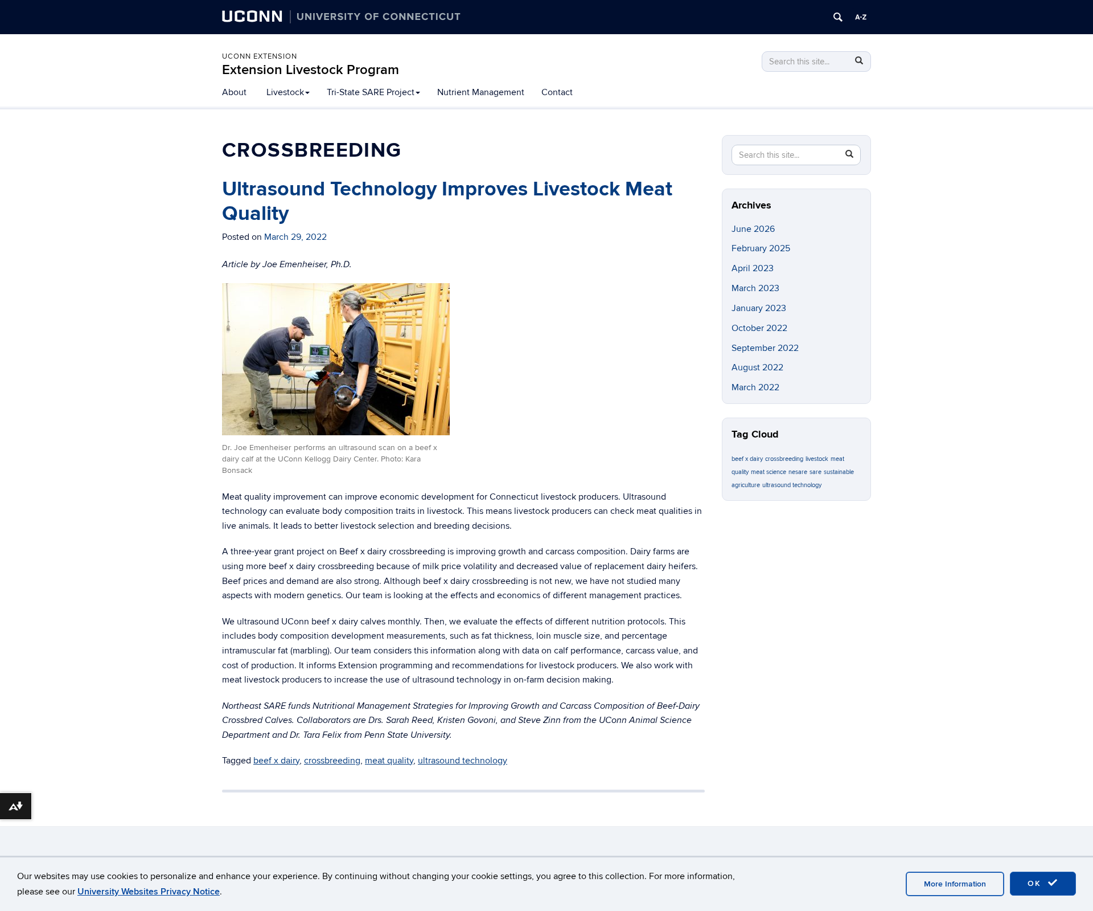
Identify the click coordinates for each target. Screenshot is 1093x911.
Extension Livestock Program (310, 70)
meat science (768, 472)
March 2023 (755, 288)
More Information (955, 884)
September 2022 (765, 348)
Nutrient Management (480, 92)
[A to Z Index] (861, 17)
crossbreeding (332, 760)
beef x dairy (276, 760)
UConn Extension (259, 56)
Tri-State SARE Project (370, 92)
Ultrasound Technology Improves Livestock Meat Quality (447, 201)
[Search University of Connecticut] (838, 17)
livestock (817, 459)
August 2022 (757, 367)
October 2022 (759, 328)
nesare (797, 472)
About (234, 92)
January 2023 (759, 308)
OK (1036, 883)
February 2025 (761, 248)
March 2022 (755, 387)
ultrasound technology (462, 760)
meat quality (389, 760)
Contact (557, 92)
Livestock (285, 92)
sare (815, 472)
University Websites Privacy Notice (148, 891)
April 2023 (753, 268)
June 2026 (753, 229)
